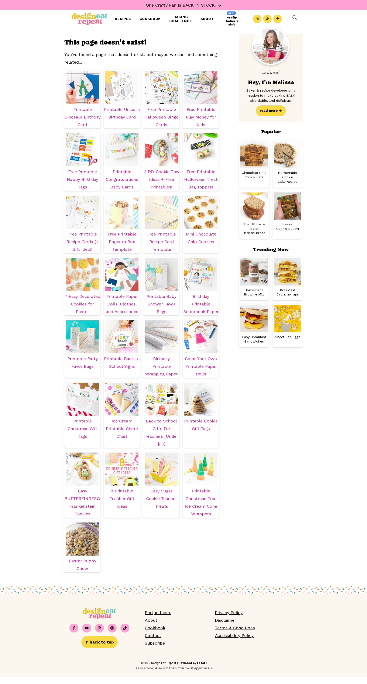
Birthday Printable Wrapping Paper (161, 366)
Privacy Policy (229, 612)
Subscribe (155, 643)
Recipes (123, 19)
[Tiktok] (267, 19)
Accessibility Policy (234, 635)
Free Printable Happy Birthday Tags (82, 179)
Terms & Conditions (235, 627)
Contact (153, 635)
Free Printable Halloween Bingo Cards (161, 117)
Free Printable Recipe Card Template (161, 241)
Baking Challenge (180, 19)
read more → (271, 111)
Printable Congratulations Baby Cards (122, 179)
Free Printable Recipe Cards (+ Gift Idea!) (82, 241)
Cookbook (150, 19)
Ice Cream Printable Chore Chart (122, 428)
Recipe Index (158, 612)
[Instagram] (257, 19)
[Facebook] (73, 628)
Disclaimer (225, 620)
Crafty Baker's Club (232, 21)
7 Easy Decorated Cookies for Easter (82, 304)
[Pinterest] (277, 19)
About (207, 19)
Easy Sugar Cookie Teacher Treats (161, 498)
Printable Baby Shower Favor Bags (161, 304)
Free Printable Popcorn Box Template (122, 241)
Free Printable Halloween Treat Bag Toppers (201, 179)
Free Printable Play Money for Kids (201, 117)
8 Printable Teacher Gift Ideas (122, 498)
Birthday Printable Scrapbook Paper (201, 304)
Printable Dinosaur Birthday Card (82, 117)
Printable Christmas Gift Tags (82, 428)
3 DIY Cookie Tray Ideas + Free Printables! (161, 179)
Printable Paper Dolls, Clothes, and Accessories (122, 304)
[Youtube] (86, 628)
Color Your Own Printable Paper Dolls (201, 366)
